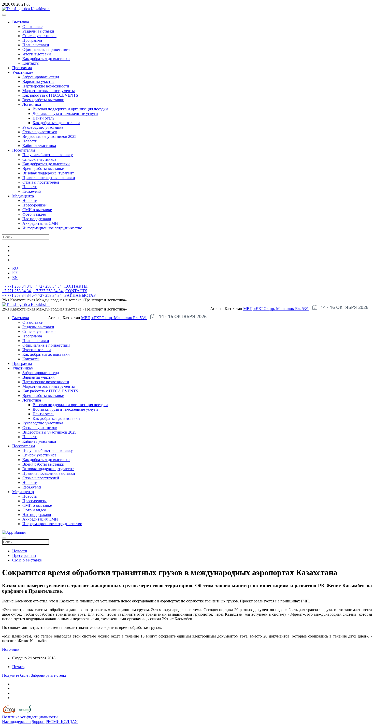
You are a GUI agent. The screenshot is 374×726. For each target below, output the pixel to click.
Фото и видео (34, 214)
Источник (10, 649)
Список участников (39, 36)
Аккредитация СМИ (40, 223)
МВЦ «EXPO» (256, 308)
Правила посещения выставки (48, 177)
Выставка (20, 22)
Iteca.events (31, 191)
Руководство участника (42, 127)
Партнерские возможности (45, 86)
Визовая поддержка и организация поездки (70, 109)
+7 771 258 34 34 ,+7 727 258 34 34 (32, 295)
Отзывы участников (39, 132)
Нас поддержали (36, 219)
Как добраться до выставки (46, 58)
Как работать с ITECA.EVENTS (50, 95)
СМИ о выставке (37, 210)
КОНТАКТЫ (76, 286)
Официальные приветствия (46, 49)
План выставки (35, 45)
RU (15, 268)
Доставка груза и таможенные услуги (65, 113)
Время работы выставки (43, 100)
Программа (32, 40)
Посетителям (23, 150)
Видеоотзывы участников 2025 (49, 136)
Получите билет (16, 675)
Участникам (22, 72)
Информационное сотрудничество (52, 228)
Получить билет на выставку (47, 155)
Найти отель (43, 118)
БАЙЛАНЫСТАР (80, 295)
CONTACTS (76, 291)
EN (15, 277)
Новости (29, 141)
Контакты (30, 63)
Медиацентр (23, 196)
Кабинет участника (39, 145)
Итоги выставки (36, 54)
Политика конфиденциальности (30, 717)
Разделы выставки (38, 31)
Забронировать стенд (40, 77)
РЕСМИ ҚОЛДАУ (62, 721)
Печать (18, 666)
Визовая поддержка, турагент (48, 173)
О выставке (32, 26)
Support (38, 721)
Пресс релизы (24, 555)
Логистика (31, 104)
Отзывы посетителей (40, 182)
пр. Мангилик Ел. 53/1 (289, 308)
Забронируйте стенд (48, 675)
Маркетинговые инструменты (48, 90)
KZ (15, 273)
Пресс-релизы (34, 205)
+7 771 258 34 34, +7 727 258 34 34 (32, 286)
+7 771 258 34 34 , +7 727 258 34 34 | (33, 291)
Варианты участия (38, 81)
